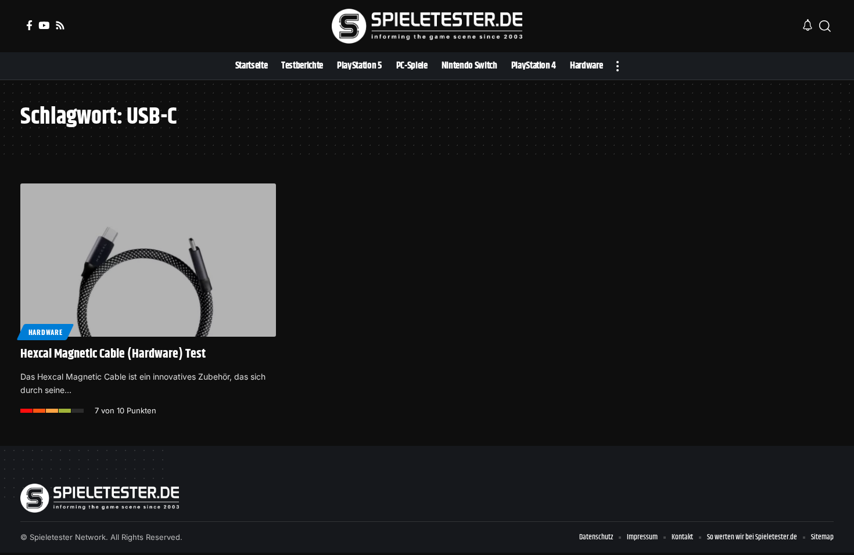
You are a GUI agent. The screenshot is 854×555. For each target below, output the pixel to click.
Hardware (45, 332)
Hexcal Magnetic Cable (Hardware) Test (113, 354)
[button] (825, 26)
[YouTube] (43, 25)
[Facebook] (29, 25)
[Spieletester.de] (427, 26)
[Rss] (60, 25)
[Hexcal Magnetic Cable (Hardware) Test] (148, 260)
